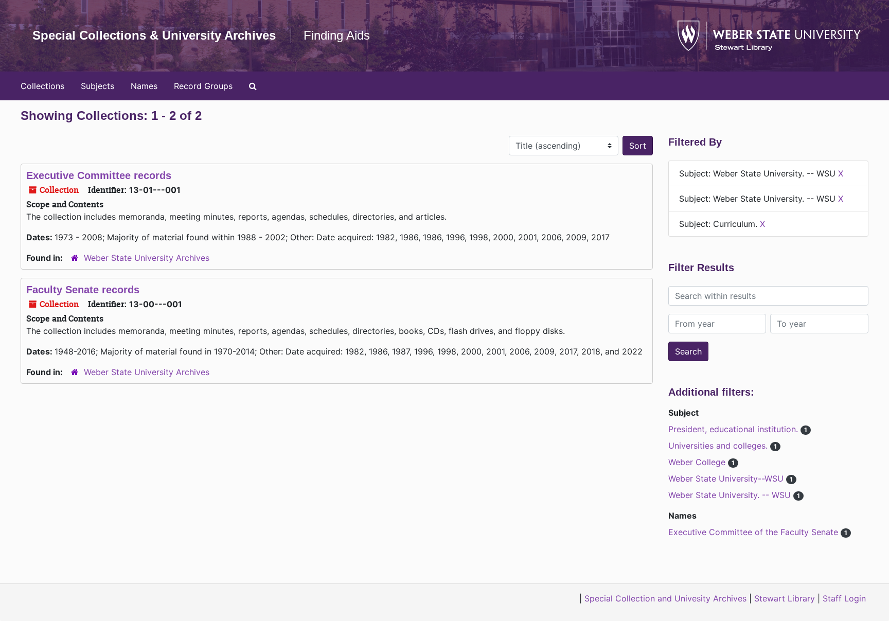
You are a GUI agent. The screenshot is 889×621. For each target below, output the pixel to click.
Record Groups (203, 86)
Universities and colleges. (719, 445)
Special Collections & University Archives (154, 35)
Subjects (97, 86)
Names (144, 86)
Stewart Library (784, 598)
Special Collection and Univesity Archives (665, 598)
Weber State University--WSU (727, 478)
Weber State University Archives (146, 258)
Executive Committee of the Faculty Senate (754, 532)
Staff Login (844, 598)
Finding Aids (337, 35)
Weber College (698, 462)
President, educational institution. (734, 429)
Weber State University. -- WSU (730, 495)
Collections (42, 86)
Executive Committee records (98, 175)
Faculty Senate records (82, 289)
